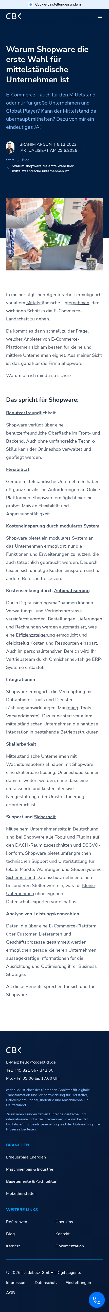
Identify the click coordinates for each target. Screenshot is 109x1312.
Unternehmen (64, 102)
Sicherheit (45, 817)
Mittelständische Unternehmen (57, 303)
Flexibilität (17, 469)
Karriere (13, 1246)
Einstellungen (78, 1282)
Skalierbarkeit (21, 744)
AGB (10, 1293)
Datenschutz (46, 1282)
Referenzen (16, 1222)
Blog (25, 160)
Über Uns (64, 1222)
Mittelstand (82, 94)
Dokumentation (70, 1246)
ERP (96, 659)
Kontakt (63, 1234)
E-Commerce (20, 94)
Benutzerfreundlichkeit (31, 413)
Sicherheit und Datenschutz (34, 877)
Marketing (68, 708)
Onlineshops (70, 772)
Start (10, 160)
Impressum (16, 1282)
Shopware (71, 363)
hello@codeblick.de (38, 1062)
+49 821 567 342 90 (33, 1070)
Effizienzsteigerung (35, 635)
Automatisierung (72, 591)
